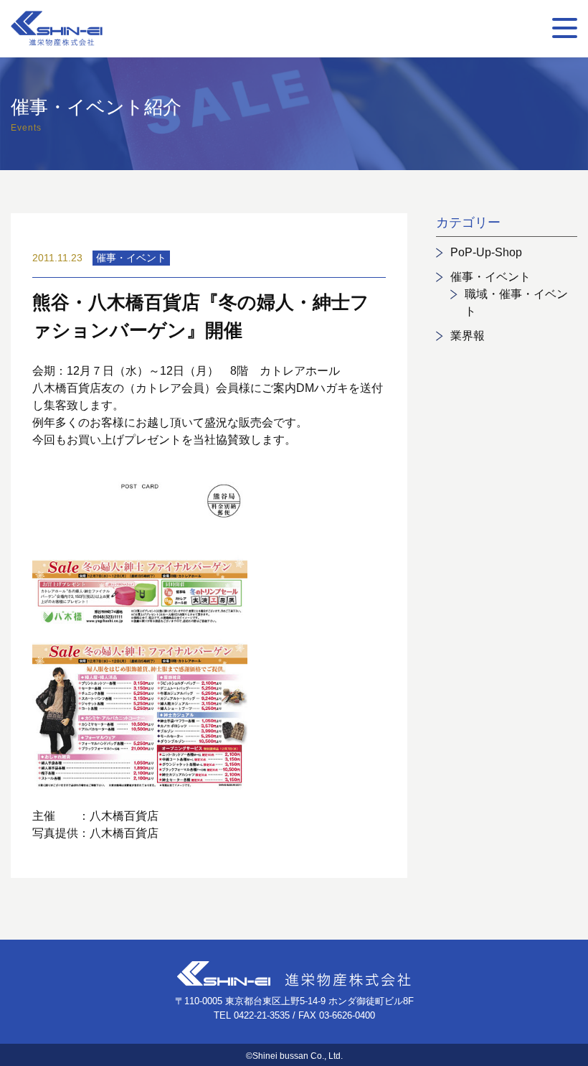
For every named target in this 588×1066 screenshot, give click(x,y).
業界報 (467, 335)
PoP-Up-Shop (486, 252)
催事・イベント (490, 277)
